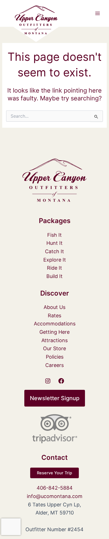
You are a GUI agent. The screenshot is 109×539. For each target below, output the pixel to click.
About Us (54, 307)
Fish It (54, 235)
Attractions (54, 340)
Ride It (54, 268)
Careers (54, 365)
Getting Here (54, 332)
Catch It (54, 251)
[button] (54, 398)
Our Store (54, 348)
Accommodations (54, 324)
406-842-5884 (55, 488)
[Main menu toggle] (97, 13)
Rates (54, 315)
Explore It (54, 260)
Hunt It (54, 243)
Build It (54, 276)
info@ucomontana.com (54, 496)
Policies (54, 357)
